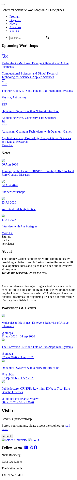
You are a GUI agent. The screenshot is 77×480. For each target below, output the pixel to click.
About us (15, 27)
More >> (7, 145)
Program (14, 16)
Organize (15, 20)
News (13, 23)
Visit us (14, 30)
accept (7, 436)
